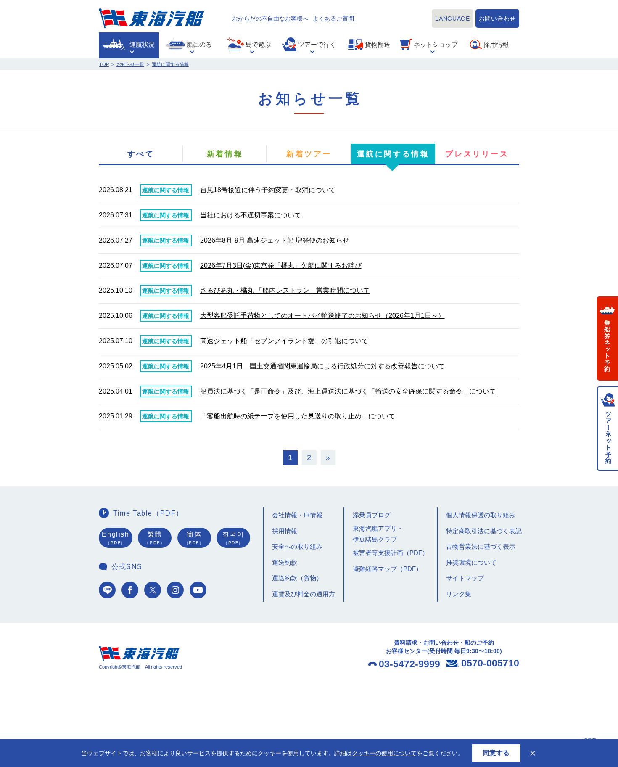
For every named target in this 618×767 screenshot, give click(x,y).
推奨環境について (471, 562)
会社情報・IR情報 (297, 514)
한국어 (233, 538)
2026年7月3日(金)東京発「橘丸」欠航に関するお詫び (281, 265)
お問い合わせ (497, 18)
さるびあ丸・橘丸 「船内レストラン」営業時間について (285, 290)
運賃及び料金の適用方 (303, 594)
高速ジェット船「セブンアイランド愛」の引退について (284, 340)
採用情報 (284, 530)
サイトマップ (465, 578)
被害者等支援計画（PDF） (390, 552)
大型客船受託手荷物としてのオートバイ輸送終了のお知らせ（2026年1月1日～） (322, 315)
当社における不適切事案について (250, 215)
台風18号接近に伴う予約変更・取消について (267, 189)
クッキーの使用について (384, 753)
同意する (496, 752)
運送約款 (284, 562)
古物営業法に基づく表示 (480, 546)
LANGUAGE (452, 18)
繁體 (155, 538)
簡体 (194, 538)
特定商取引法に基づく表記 (484, 530)
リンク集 (458, 594)
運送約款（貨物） (297, 578)
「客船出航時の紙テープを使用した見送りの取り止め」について (297, 416)
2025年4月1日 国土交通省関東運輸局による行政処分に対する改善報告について (322, 366)
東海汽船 (151, 18)
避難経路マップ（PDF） (387, 568)
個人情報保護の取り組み (480, 514)
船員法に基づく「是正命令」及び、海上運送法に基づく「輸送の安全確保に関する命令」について (348, 391)
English (115, 538)
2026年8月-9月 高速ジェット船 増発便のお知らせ (274, 240)
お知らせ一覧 (130, 64)
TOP (104, 64)
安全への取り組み (297, 546)
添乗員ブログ (372, 514)
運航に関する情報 (170, 64)
